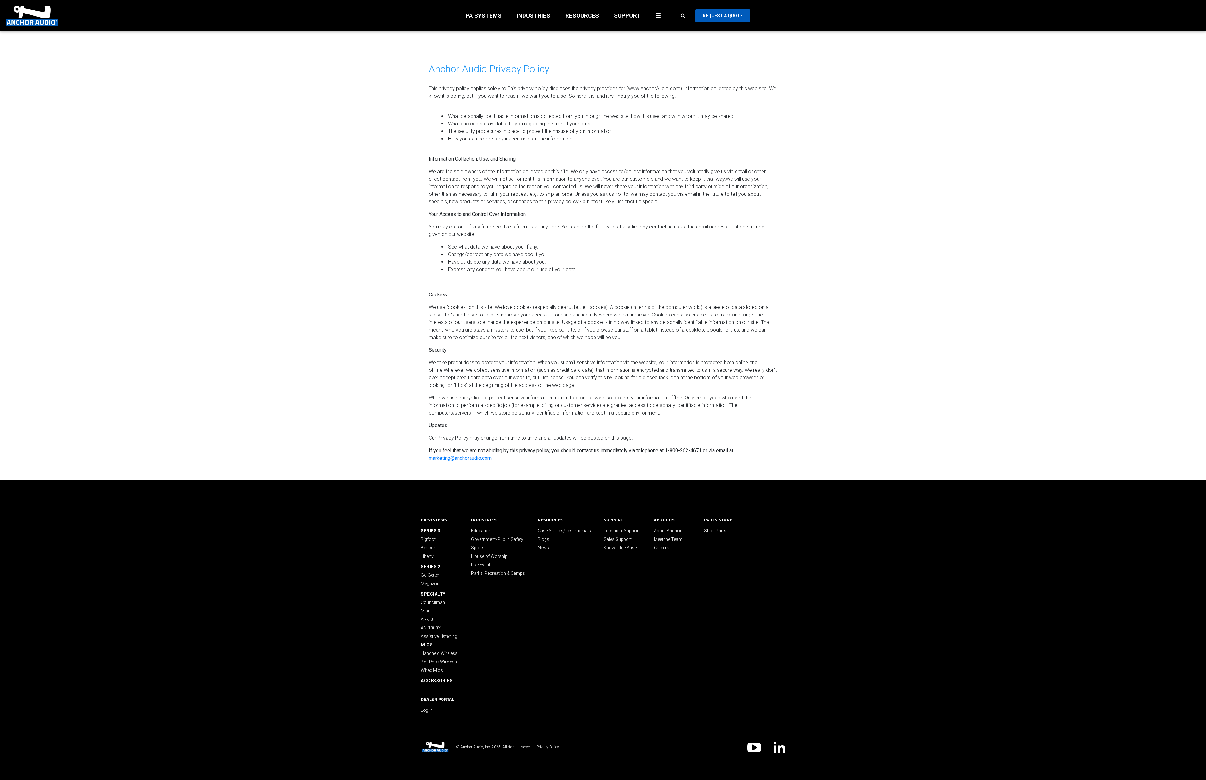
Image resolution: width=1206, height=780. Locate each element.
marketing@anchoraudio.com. (460, 458)
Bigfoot (428, 539)
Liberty (427, 556)
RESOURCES (582, 15)
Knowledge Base (620, 547)
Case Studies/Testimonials (564, 530)
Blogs (543, 539)
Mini (425, 610)
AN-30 (427, 619)
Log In (427, 710)
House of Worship (489, 556)
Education (481, 530)
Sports (478, 547)
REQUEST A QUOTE (723, 15)
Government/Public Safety (497, 539)
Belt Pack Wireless (439, 661)
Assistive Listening (439, 636)
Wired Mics (432, 670)
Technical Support (622, 530)
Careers (661, 547)
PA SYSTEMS (484, 15)
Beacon (428, 547)
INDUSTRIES (533, 15)
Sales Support (618, 539)
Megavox (430, 583)
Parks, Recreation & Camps (498, 573)
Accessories (437, 680)
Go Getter (430, 575)
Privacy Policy (547, 747)
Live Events (482, 564)
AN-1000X (431, 627)
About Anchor (668, 530)
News (543, 547)
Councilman (433, 602)
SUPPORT (627, 15)
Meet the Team (668, 539)
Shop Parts (715, 530)
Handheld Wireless (439, 653)
